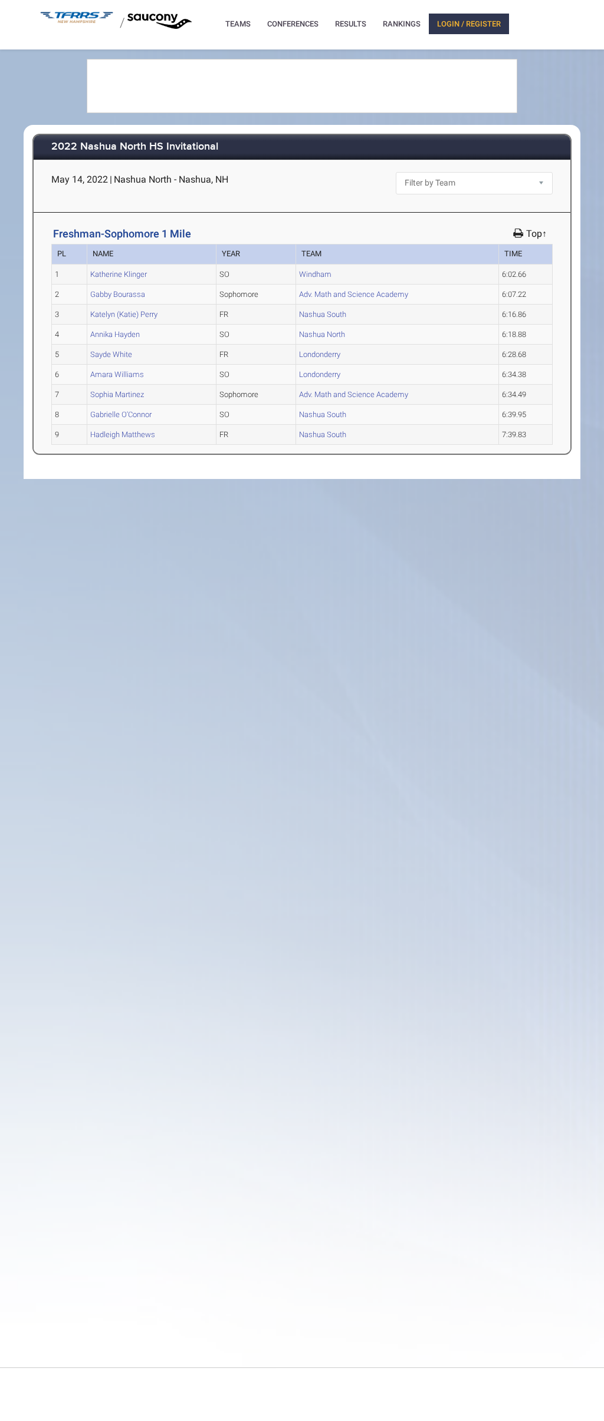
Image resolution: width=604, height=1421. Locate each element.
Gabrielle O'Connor (121, 414)
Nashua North (322, 334)
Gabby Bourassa (117, 294)
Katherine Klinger (118, 274)
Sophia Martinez (117, 394)
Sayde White (111, 354)
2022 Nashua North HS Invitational (134, 147)
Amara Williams (117, 374)
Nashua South (322, 314)
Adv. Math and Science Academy (353, 294)
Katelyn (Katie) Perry (123, 314)
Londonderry (319, 354)
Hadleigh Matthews (122, 434)
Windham (315, 274)
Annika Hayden (115, 334)
